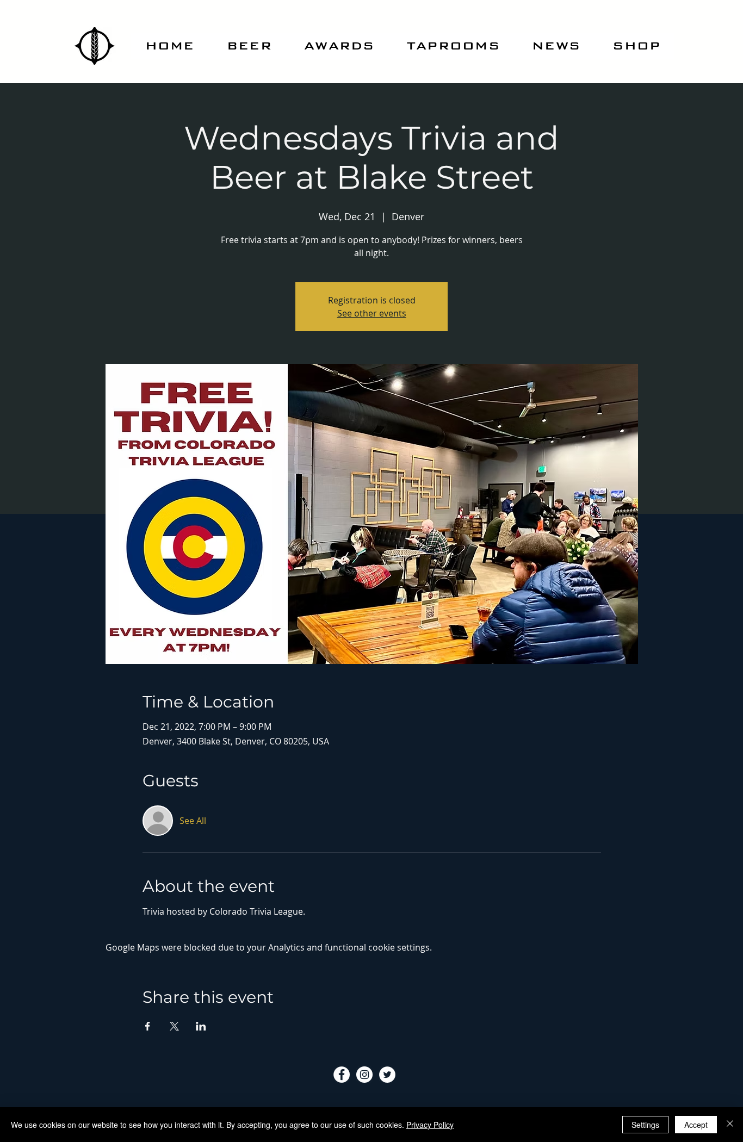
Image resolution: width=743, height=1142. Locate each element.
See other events (371, 313)
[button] (249, 46)
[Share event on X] (174, 1026)
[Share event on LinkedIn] (201, 1026)
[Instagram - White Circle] (364, 1074)
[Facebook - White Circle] (341, 1074)
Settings (645, 1124)
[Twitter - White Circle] (387, 1074)
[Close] (729, 1124)
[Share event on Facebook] (148, 1026)
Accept (696, 1124)
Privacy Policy (430, 1124)
